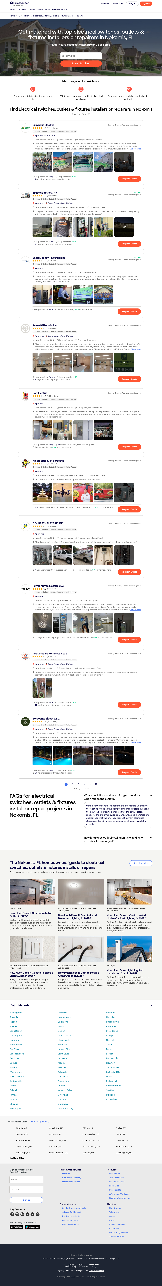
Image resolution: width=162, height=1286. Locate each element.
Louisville (62, 1012)
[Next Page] (102, 784)
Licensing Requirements (119, 1198)
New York (63, 1067)
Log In (132, 3)
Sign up (26, 1200)
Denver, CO (22, 1134)
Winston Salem (65, 1090)
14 (96, 784)
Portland (110, 1012)
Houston (110, 1063)
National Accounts (70, 1224)
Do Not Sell (83, 1266)
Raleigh (62, 1085)
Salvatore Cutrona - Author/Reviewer (77, 909)
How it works (115, 1208)
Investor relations (117, 1224)
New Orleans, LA (91, 1140)
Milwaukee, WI (23, 1140)
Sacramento (16, 1044)
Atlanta (13, 1099)
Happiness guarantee (118, 1232)
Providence (112, 1031)
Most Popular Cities (17, 1121)
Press (111, 1220)
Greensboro (64, 1081)
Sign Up (146, 3)
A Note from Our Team (119, 1194)
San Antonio (112, 1067)
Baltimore (63, 1022)
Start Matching (81, 63)
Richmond (111, 1081)
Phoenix (14, 1017)
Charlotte (63, 1076)
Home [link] (12, 16)
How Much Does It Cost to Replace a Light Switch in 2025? (31, 974)
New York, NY (123, 1140)
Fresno (13, 1026)
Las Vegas (63, 1058)
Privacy (66, 1266)
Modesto (14, 1040)
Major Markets (19, 1005)
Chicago (14, 1104)
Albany (61, 1063)
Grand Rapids (65, 1035)
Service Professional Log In (74, 1208)
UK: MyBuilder (114, 1259)
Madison (110, 1095)
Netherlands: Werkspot (98, 1259)
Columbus (63, 1104)
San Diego (15, 1049)
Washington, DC (124, 1152)
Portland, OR (55, 1146)
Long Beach (16, 1031)
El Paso (110, 1053)
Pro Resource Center (71, 1216)
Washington (16, 1072)
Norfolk (110, 1076)
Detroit (61, 1031)
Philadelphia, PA (24, 1146)
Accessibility (94, 1266)
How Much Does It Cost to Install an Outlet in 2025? (31, 915)
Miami (13, 1085)
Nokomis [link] (26, 16)
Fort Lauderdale (18, 1076)
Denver (13, 1063)
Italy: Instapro (81, 1259)
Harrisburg (111, 1017)
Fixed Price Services (71, 1182)
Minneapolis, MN (57, 1140)
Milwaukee (111, 1099)
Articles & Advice (59, 9)
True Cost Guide (116, 1178)
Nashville (110, 1040)
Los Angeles (16, 1035)
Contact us (114, 1228)
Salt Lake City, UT (91, 1146)
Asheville (62, 1072)
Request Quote (129, 178)
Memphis (111, 1035)
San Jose (14, 1058)
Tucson (13, 1022)
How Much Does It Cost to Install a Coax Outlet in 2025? (78, 974)
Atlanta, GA (21, 1128)
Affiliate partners (116, 1236)
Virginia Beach (113, 1085)
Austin (109, 1044)
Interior (13, 9)
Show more (136, 149)
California (73, 1266)
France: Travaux (49, 1259)
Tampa (13, 1095)
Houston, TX (55, 1134)
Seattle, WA (89, 1152)
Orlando (14, 1090)
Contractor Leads (70, 1220)
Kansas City (64, 1049)
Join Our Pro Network (71, 1212)
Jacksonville (16, 1081)
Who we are (114, 1212)
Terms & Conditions (96, 1271)
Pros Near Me (115, 1190)
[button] (42, 162)
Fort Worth (112, 1058)
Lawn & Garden (36, 9)
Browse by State (39, 1121)
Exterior (22, 9)
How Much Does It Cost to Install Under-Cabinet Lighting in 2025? (126, 917)
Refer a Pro (114, 1186)
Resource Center (116, 1182)
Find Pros (66, 1174)
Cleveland (63, 1099)
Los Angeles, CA (91, 1134)
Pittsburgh (111, 1026)
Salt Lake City (113, 1072)
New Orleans (64, 1017)
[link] (81, 128)
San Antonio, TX (124, 1146)
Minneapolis (64, 1040)
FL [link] (19, 16)
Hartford (14, 1067)
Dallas (109, 1049)
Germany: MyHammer (65, 1259)
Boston (61, 1026)
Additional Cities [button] (17, 1158)
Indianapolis (16, 1108)
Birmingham (16, 1012)
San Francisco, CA (58, 1152)
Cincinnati (63, 1095)
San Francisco (17, 1053)
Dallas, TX (121, 1128)
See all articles (141, 863)
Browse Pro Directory (71, 1178)
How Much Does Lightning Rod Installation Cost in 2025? (125, 972)
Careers (112, 1216)
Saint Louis (63, 1053)
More (47, 9)
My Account (114, 1174)
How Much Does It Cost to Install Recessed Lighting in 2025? (77, 917)
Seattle (110, 1090)
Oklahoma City (65, 1108)
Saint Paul (63, 1044)
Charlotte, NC (56, 1128)
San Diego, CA (23, 1152)
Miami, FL (121, 1134)
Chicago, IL (88, 1128)
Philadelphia (112, 1022)
